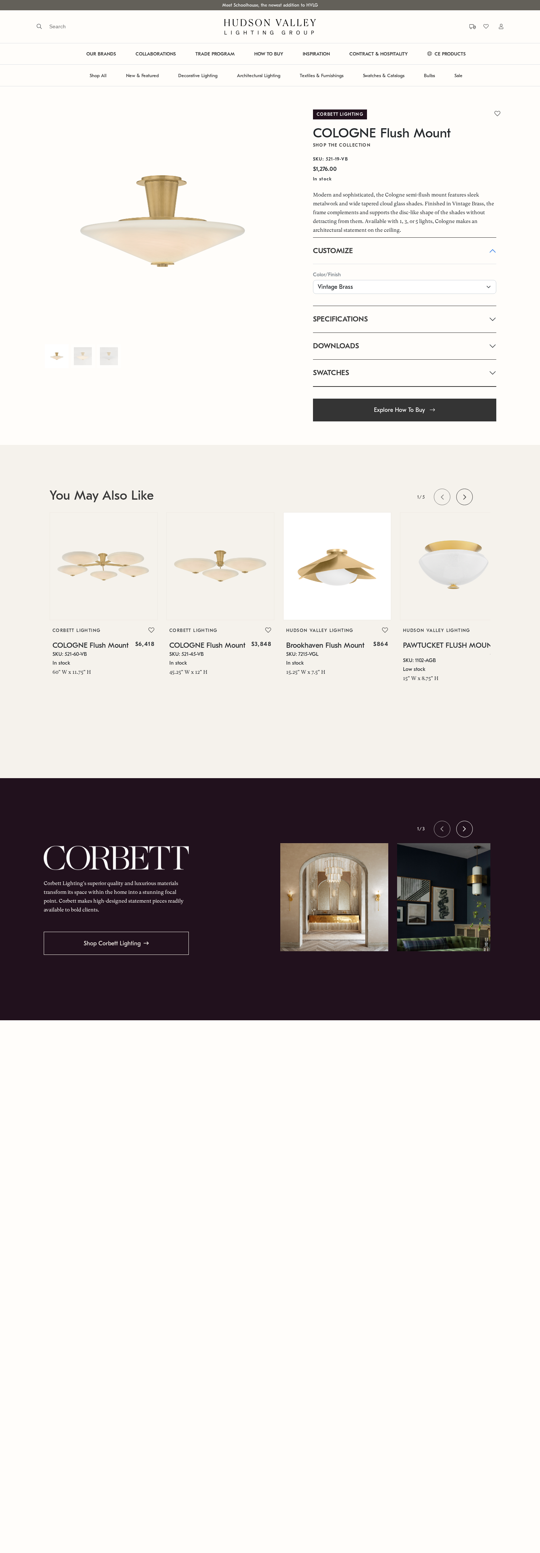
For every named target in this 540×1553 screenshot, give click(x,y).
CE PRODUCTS (449, 54)
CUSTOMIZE (333, 251)
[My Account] (496, 27)
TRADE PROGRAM (215, 54)
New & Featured (142, 75)
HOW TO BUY (268, 54)
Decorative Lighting (197, 75)
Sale (458, 75)
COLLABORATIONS (156, 54)
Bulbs (429, 75)
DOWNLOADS (336, 346)
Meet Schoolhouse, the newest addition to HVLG (270, 5)
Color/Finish (327, 275)
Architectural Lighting (258, 75)
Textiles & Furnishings (321, 75)
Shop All (98, 75)
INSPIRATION (316, 54)
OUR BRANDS (101, 54)
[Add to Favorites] (151, 630)
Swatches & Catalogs (383, 75)
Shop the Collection (342, 145)
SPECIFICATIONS (340, 319)
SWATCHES (331, 373)
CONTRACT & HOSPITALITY (378, 54)
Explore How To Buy (400, 410)
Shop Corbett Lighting (112, 943)
